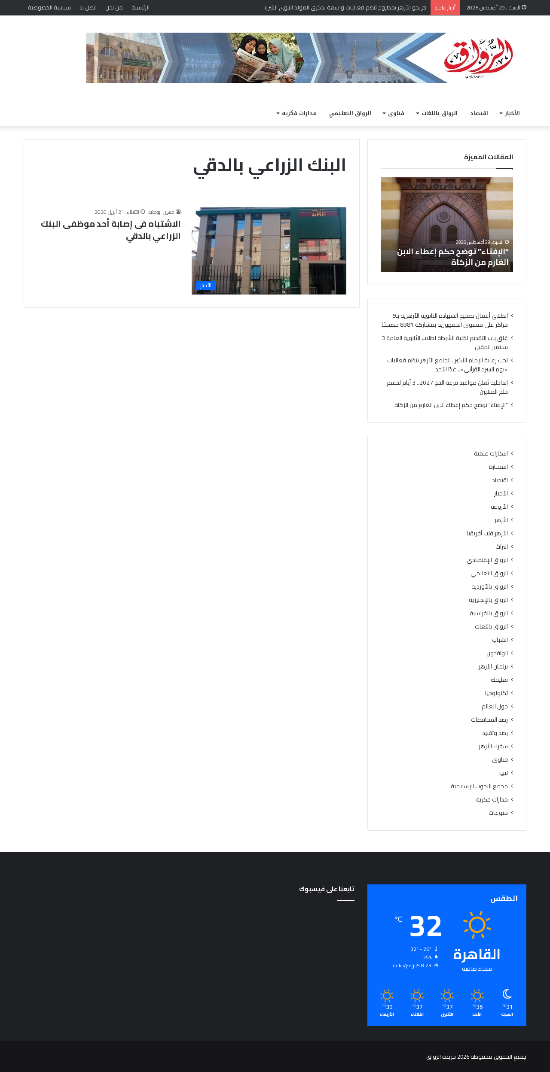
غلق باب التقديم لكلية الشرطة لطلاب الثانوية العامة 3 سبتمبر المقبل (445, 342)
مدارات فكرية (299, 113)
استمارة (498, 466)
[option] (447, 224)
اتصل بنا (88, 7)
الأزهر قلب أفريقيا (487, 533)
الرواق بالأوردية (489, 586)
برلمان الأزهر (493, 666)
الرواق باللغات (440, 113)
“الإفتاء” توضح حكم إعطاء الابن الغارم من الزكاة (453, 256)
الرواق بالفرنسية (489, 613)
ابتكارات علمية (491, 453)
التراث (501, 546)
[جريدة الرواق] (306, 58)
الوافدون (497, 653)
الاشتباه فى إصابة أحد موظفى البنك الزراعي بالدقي (111, 229)
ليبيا (503, 772)
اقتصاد (479, 113)
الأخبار (512, 113)
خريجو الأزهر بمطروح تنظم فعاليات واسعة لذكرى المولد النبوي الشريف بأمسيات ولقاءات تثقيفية (312, 7)
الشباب (500, 639)
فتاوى (396, 113)
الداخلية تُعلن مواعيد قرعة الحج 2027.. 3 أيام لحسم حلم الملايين (447, 387)
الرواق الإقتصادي (487, 560)
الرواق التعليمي (350, 113)
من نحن (114, 7)
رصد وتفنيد (495, 733)
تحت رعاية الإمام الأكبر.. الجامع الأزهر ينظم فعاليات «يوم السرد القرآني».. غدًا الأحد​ (447, 365)
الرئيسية (140, 7)
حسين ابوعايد (161, 212)
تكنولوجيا (496, 693)
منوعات (498, 812)
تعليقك (499, 679)
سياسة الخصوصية (49, 7)
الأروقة (499, 506)
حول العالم (495, 706)
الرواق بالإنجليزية (488, 599)
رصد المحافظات (489, 719)
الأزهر (501, 520)
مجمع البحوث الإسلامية (479, 786)
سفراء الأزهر (493, 746)
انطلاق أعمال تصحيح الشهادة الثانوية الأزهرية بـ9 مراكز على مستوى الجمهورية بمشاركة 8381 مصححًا (445, 320)
